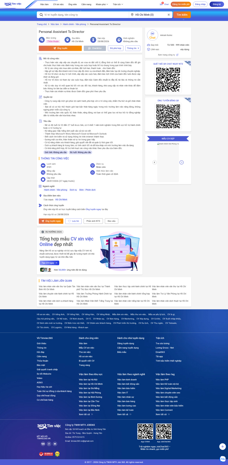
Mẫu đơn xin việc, (120, 314)
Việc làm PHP (162, 379)
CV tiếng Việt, (73, 314)
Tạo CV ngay (48, 263)
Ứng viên (72, 4)
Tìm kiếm (182, 14)
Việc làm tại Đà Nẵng (89, 388)
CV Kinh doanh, (77, 319)
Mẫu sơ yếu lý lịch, (156, 314)
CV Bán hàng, (113, 319)
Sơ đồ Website (44, 374)
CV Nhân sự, (99, 319)
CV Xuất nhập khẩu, (172, 319)
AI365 (40, 382)
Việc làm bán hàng (126, 401)
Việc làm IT (122, 392)
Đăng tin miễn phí (180, 4)
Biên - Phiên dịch (87, 189)
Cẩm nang (86, 4)
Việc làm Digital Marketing (168, 388)
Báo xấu (111, 221)
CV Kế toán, (62, 319)
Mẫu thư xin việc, (138, 314)
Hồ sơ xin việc (85, 356)
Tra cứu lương (162, 343)
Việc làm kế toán (125, 410)
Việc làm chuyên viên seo (168, 392)
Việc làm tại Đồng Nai (89, 405)
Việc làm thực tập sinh (167, 401)
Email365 (160, 352)
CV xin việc (58, 4)
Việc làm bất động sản (128, 384)
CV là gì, (171, 314)
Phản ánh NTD (93, 221)
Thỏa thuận (42, 361)
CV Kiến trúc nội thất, (75, 323)
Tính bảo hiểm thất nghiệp (168, 361)
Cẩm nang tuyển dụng (128, 348)
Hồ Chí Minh (61, 199)
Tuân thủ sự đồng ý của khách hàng (54, 391)
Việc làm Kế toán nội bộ (167, 384)
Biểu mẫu (121, 352)
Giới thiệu (41, 343)
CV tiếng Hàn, (88, 314)
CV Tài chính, (43, 327)
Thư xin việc (85, 352)
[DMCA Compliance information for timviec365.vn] (57, 454)
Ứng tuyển (62, 48)
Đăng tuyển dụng (125, 343)
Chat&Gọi (97, 48)
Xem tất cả (84, 414)
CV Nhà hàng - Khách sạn (76, 327)
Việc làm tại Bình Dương (90, 397)
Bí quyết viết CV (86, 361)
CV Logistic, (56, 327)
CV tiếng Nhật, (103, 314)
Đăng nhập (200, 4)
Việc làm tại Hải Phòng (90, 392)
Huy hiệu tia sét (44, 387)
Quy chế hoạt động (46, 395)
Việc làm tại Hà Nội (88, 379)
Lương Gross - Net (165, 348)
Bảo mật (41, 365)
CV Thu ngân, (157, 323)
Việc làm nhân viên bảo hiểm (169, 405)
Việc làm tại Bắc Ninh (89, 410)
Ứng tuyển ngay (93, 209)
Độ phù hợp (115, 48)
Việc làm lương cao (126, 405)
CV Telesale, (171, 323)
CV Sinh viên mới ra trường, (50, 323)
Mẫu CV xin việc (86, 348)
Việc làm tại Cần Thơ (89, 401)
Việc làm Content (164, 410)
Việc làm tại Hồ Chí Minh (91, 384)
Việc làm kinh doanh (127, 379)
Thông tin (131, 48)
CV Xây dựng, (143, 319)
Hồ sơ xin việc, (43, 314)
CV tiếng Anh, (58, 314)
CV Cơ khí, (156, 319)
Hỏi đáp (40, 352)
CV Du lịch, (144, 323)
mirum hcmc (166, 35)
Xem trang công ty (166, 55)
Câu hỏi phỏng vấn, (46, 319)
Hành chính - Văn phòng (55, 189)
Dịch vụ (73, 189)
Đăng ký (217, 4)
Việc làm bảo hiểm (126, 388)
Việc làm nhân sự (125, 397)
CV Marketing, (128, 319)
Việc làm (44, 4)
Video (39, 378)
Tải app (159, 356)
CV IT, (88, 319)
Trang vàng (84, 365)
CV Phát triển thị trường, (125, 323)
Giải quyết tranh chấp (47, 369)
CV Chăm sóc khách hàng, (99, 323)
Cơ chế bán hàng (45, 400)
